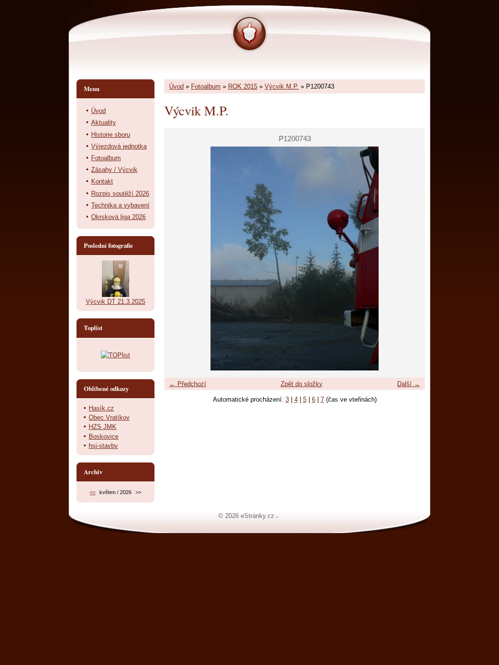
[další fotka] (409, 258)
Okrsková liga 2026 (118, 217)
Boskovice (103, 436)
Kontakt (102, 181)
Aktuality (103, 122)
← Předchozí (187, 384)
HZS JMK (102, 426)
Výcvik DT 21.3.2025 (115, 301)
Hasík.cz (101, 408)
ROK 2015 (242, 86)
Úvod (176, 86)
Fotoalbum (206, 86)
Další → (408, 384)
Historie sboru (110, 134)
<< (93, 492)
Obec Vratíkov (109, 417)
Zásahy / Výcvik (114, 169)
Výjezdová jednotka (119, 146)
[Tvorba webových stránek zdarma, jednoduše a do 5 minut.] (277, 517)
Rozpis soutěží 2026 (120, 193)
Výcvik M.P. (282, 86)
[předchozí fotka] (180, 258)
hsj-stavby (103, 445)
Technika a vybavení (120, 205)
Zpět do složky (302, 384)
